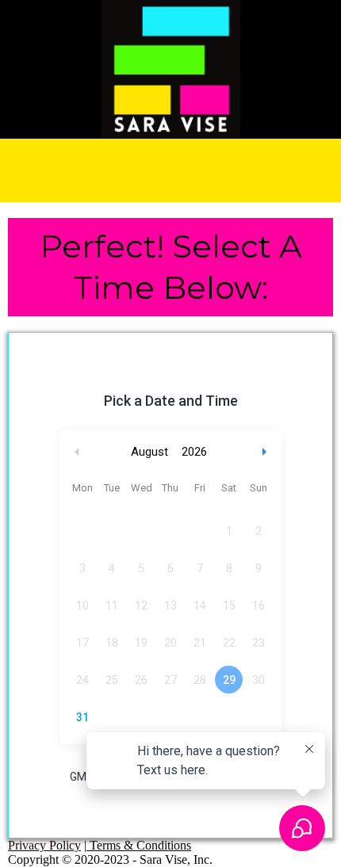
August (149, 452)
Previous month (77, 452)
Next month (266, 452)
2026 (194, 452)
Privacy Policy (44, 845)
